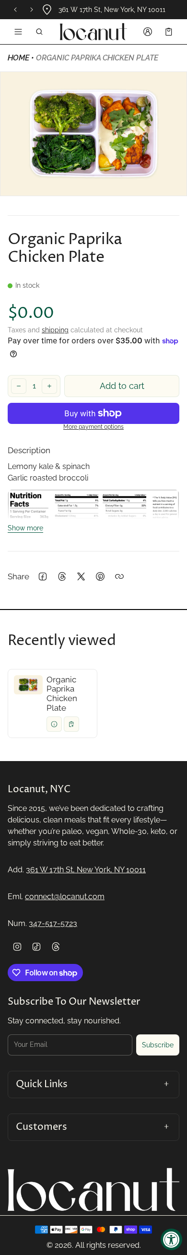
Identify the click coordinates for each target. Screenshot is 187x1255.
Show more (25, 528)
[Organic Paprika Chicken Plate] (52, 703)
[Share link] (119, 576)
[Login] (147, 31)
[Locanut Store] (93, 31)
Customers (41, 1127)
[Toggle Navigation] (18, 31)
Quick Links (42, 1084)
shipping (55, 330)
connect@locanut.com (65, 896)
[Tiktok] (36, 946)
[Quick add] (71, 724)
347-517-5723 (53, 923)
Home (18, 57)
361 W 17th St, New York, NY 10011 (86, 869)
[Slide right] (31, 9)
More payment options (93, 427)
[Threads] (55, 946)
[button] (39, 31)
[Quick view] (54, 724)
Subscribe (158, 1045)
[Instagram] (17, 946)
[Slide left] (15, 9)
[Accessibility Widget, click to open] (171, 1239)
